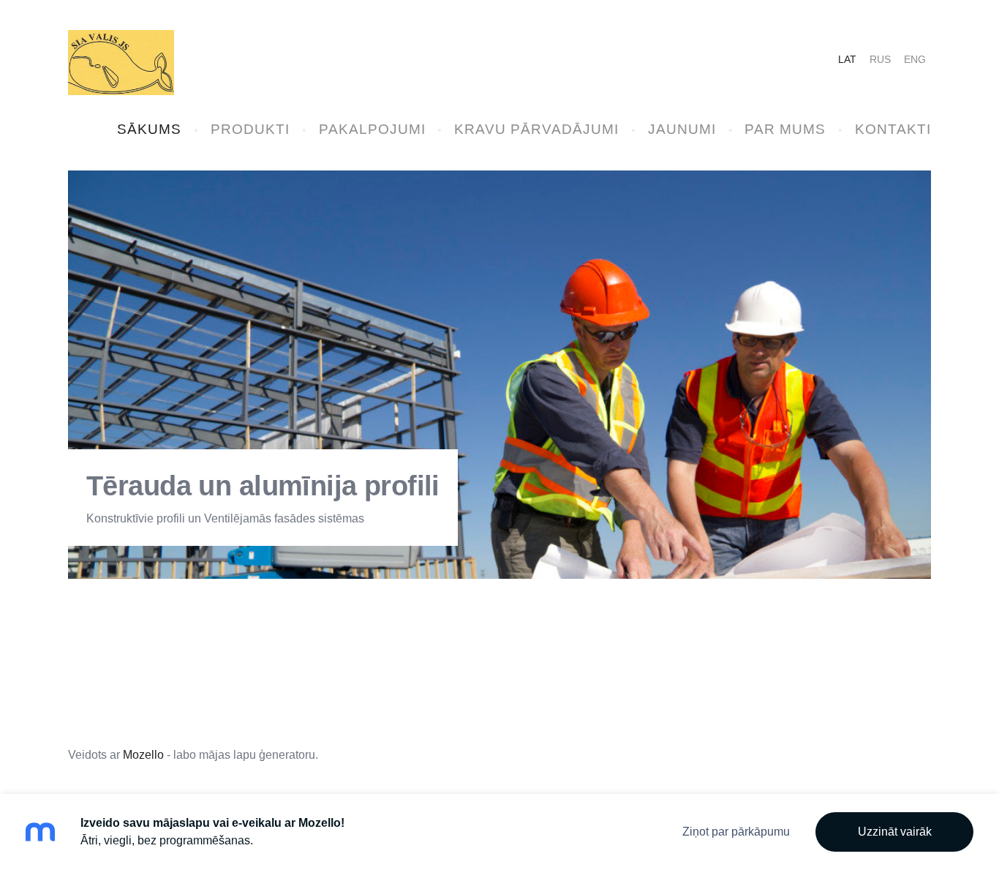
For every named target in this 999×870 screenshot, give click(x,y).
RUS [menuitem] (880, 59)
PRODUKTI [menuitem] (250, 129)
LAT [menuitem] (847, 59)
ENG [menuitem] (915, 59)
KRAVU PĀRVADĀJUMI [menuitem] (536, 129)
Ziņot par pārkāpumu (736, 831)
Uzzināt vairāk (895, 831)
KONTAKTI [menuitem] (893, 129)
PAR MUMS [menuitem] (785, 129)
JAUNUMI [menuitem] (682, 129)
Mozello (143, 755)
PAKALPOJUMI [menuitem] (372, 129)
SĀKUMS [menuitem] (149, 129)
